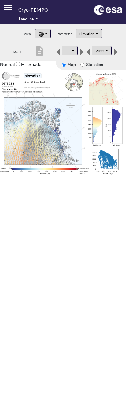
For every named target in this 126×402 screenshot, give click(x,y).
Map (71, 64)
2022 (100, 51)
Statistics (94, 64)
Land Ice (27, 19)
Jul (68, 51)
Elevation (87, 33)
